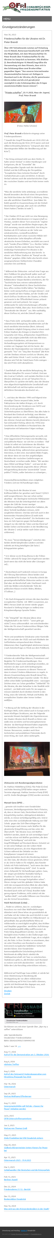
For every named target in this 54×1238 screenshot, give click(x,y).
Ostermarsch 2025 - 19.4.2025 (17, 1160)
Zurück (7, 993)
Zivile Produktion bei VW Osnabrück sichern (23, 1138)
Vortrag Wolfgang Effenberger (17, 1096)
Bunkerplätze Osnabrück (15, 1199)
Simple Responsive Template (20, 1234)
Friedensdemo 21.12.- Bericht (17, 1189)
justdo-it (24, 1230)
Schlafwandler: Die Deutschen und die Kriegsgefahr (27, 1170)
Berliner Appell (10, 1179)
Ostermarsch (9, 1086)
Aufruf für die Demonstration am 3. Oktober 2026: (26, 1054)
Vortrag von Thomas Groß (15, 1128)
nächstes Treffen (11, 1064)
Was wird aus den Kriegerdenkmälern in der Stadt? (26, 1208)
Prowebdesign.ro (36, 1234)
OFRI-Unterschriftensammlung (17, 1118)
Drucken (8, 990)
